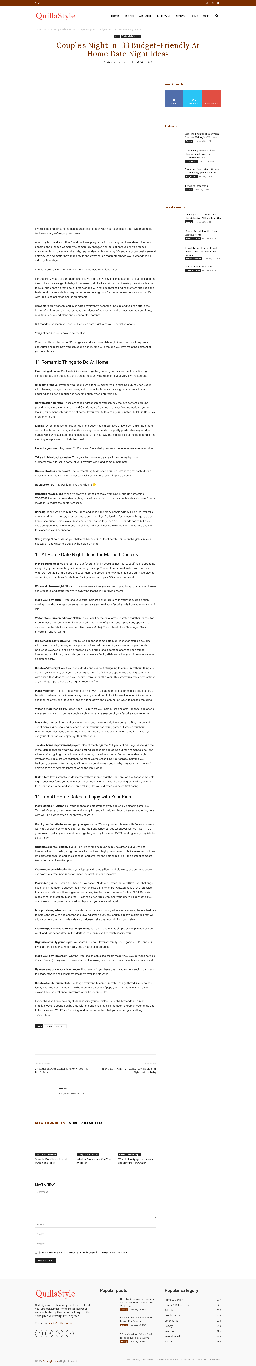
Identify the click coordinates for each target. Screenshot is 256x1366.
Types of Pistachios (196, 185)
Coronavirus (191, 161)
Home (115, 16)
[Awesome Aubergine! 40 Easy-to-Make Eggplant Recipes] (173, 173)
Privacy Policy (133, 1359)
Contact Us (215, 1359)
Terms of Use (187, 1359)
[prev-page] (37, 1170)
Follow (193, 91)
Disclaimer (148, 1359)
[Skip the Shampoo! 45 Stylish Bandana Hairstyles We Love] (173, 138)
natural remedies (193, 259)
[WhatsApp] (135, 70)
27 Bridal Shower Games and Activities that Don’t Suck (62, 1070)
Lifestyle (163, 16)
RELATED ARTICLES (50, 1123)
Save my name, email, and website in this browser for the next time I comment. (83, 1252)
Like (174, 91)
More (206, 16)
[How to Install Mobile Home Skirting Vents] (173, 236)
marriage (60, 1026)
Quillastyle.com (50, 1361)
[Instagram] (207, 3)
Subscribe (211, 91)
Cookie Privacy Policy (167, 1359)
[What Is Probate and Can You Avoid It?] (96, 1143)
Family (49, 1026)
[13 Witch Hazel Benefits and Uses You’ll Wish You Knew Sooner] (173, 252)
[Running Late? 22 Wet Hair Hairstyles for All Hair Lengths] (173, 219)
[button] (217, 16)
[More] (144, 70)
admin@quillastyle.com (61, 1323)
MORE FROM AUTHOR (85, 1123)
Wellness (145, 16)
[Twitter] (212, 3)
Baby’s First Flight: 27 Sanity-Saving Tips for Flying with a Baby (128, 1070)
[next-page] (43, 1170)
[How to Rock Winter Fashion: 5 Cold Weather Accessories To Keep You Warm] (108, 1303)
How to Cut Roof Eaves (198, 266)
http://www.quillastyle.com (71, 1093)
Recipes (129, 16)
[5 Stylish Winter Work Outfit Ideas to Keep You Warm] (108, 1339)
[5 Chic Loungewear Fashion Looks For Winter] (108, 1322)
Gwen (110, 62)
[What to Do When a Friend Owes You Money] (54, 1143)
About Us (202, 1359)
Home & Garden (193, 238)
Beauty (180, 16)
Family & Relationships (64, 29)
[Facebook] (201, 3)
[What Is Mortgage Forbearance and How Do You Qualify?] (137, 1143)
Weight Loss (191, 176)
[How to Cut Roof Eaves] (173, 271)
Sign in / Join (40, 3)
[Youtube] (218, 3)
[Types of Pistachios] (173, 190)
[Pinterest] (127, 70)
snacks (189, 189)
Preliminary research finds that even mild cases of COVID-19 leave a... (200, 154)
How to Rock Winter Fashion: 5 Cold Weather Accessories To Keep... (137, 1302)
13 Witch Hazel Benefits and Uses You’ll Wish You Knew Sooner (201, 251)
